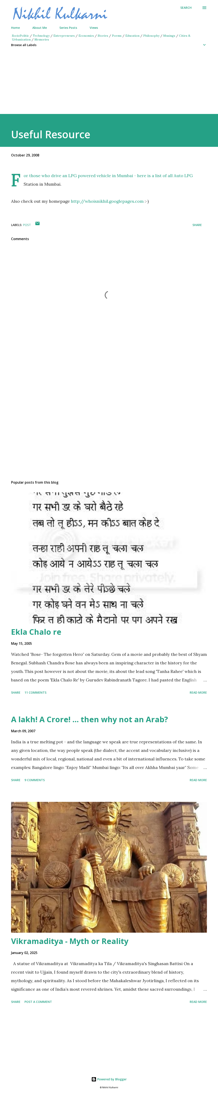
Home (15, 28)
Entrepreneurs (64, 36)
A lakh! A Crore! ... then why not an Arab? (89, 719)
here (141, 175)
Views (94, 28)
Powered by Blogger (111, 1079)
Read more (198, 692)
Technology (41, 36)
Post (27, 225)
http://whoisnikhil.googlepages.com (108, 201)
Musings (169, 36)
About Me (39, 28)
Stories (103, 36)
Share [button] (197, 225)
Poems (117, 36)
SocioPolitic (20, 36)
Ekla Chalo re (36, 632)
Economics (86, 36)
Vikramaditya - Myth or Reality (69, 941)
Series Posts (68, 28)
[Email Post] (37, 225)
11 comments (35, 692)
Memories (41, 39)
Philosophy (151, 36)
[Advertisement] (109, 84)
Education (132, 36)
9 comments (34, 780)
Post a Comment (38, 1002)
